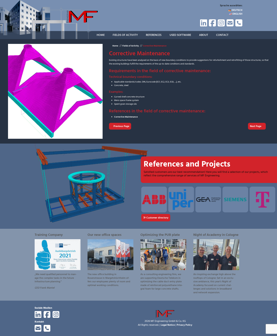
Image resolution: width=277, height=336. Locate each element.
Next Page (256, 126)
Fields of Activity (125, 35)
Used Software (180, 35)
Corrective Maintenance (154, 46)
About (203, 35)
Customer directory (157, 218)
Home (101, 35)
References (153, 35)
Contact (222, 35)
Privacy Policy (184, 325)
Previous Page (121, 126)
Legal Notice (168, 325)
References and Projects (187, 164)
